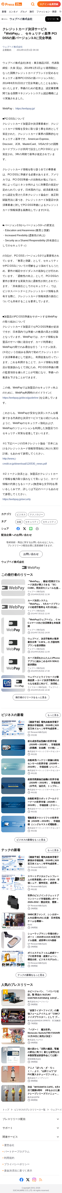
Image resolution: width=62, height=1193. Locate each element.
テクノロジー (36, 514)
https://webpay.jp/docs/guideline (20, 397)
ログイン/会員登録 (49, 4)
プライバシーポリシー (16, 1164)
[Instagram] (34, 1180)
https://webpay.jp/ (25, 108)
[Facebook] (18, 528)
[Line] (30, 528)
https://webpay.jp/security (17, 499)
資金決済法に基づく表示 (17, 1170)
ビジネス (21, 514)
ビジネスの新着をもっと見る (31, 839)
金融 (19, 522)
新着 (4, 11)
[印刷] (37, 528)
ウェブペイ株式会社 (13, 47)
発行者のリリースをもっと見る (31, 697)
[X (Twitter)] (24, 528)
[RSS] (40, 1180)
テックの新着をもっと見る (31, 975)
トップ (6, 1109)
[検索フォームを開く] (33, 4)
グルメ (23, 11)
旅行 (32, 11)
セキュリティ (32, 522)
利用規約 (8, 1158)
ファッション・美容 (47, 11)
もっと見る (53, 715)
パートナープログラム (16, 1151)
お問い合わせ (31, 554)
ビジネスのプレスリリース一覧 (29, 1109)
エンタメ (13, 11)
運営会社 (8, 1145)
